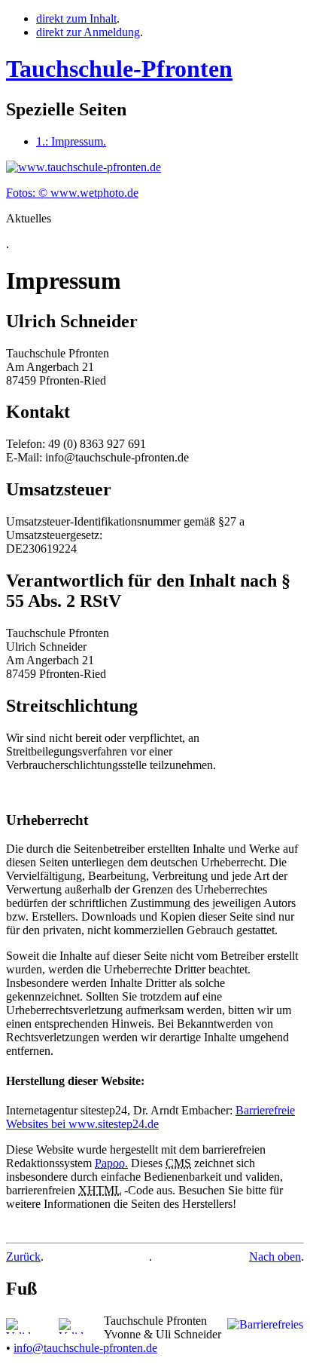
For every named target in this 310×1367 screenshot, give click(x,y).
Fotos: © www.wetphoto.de (72, 192)
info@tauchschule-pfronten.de (85, 1347)
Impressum (71, 141)
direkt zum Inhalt (76, 18)
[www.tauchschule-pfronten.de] (83, 167)
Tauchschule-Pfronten (119, 68)
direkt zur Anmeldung (88, 32)
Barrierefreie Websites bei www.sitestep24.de (150, 1117)
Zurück (23, 1256)
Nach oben (275, 1256)
